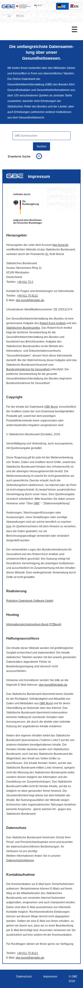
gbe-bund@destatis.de (30, 300)
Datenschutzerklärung (20, 860)
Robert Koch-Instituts (53, 323)
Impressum (50, 976)
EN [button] (77, 7)
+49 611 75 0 (25, 281)
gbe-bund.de (60, 245)
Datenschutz (24, 976)
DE (64, 7)
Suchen (41, 146)
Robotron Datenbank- (29, 600)
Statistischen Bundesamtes (23, 327)
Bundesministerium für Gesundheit (28, 369)
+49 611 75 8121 (27, 295)
